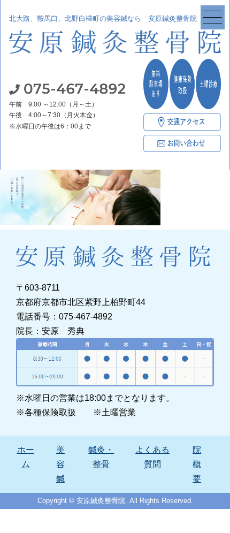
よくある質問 (152, 457)
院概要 (197, 464)
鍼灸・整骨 (101, 457)
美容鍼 (60, 464)
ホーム (25, 457)
